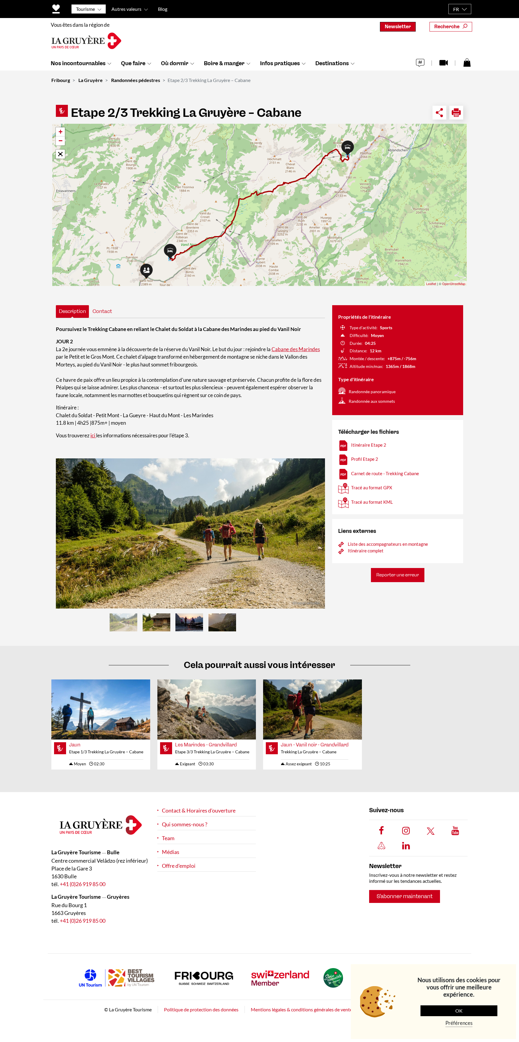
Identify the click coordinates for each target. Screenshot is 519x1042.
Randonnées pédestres (135, 80)
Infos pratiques (280, 63)
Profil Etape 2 (364, 459)
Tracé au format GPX (371, 487)
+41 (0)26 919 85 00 (82, 884)
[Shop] (467, 62)
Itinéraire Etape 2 (368, 445)
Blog (162, 9)
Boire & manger (224, 63)
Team (168, 838)
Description (72, 311)
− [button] (60, 140)
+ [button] (60, 131)
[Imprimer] (456, 113)
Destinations (332, 63)
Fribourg (60, 80)
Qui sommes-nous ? (184, 824)
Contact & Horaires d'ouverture (198, 810)
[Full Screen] (60, 154)
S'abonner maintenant (404, 896)
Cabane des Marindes (296, 349)
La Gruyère (90, 80)
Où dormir (174, 63)
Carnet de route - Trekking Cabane (385, 473)
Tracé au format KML (372, 502)
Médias (170, 852)
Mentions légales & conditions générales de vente (301, 1009)
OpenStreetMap (453, 283)
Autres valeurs (126, 9)
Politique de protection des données (201, 1009)
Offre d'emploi (179, 866)
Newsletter (398, 26)
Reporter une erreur (397, 575)
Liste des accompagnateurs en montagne (388, 544)
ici (93, 435)
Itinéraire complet (366, 550)
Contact (102, 311)
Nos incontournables (78, 63)
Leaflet (431, 283)
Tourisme (85, 9)
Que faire (133, 63)
